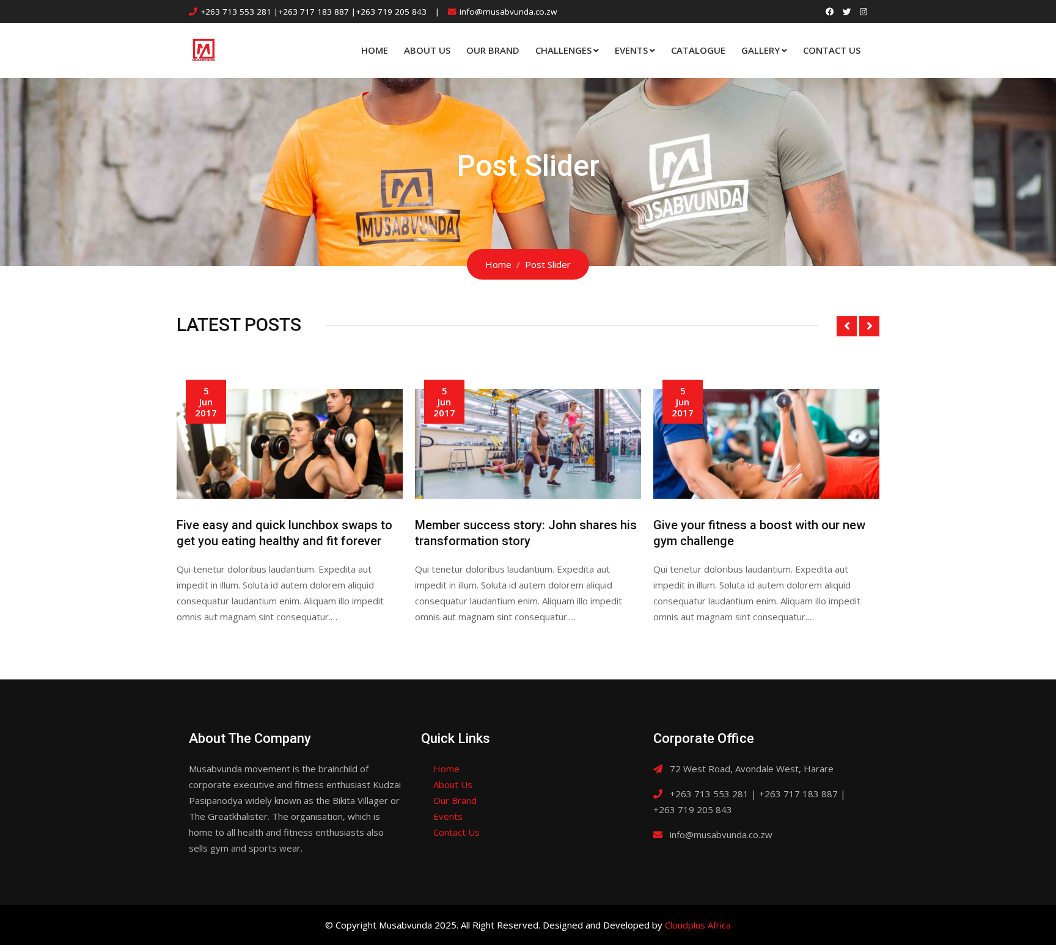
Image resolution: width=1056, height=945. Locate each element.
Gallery (760, 50)
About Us (427, 50)
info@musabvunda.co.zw (508, 11)
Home (374, 50)
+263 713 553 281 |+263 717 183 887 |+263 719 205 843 (313, 11)
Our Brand (492, 50)
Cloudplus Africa (698, 925)
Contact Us (831, 50)
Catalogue (698, 50)
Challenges (563, 50)
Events (631, 50)
